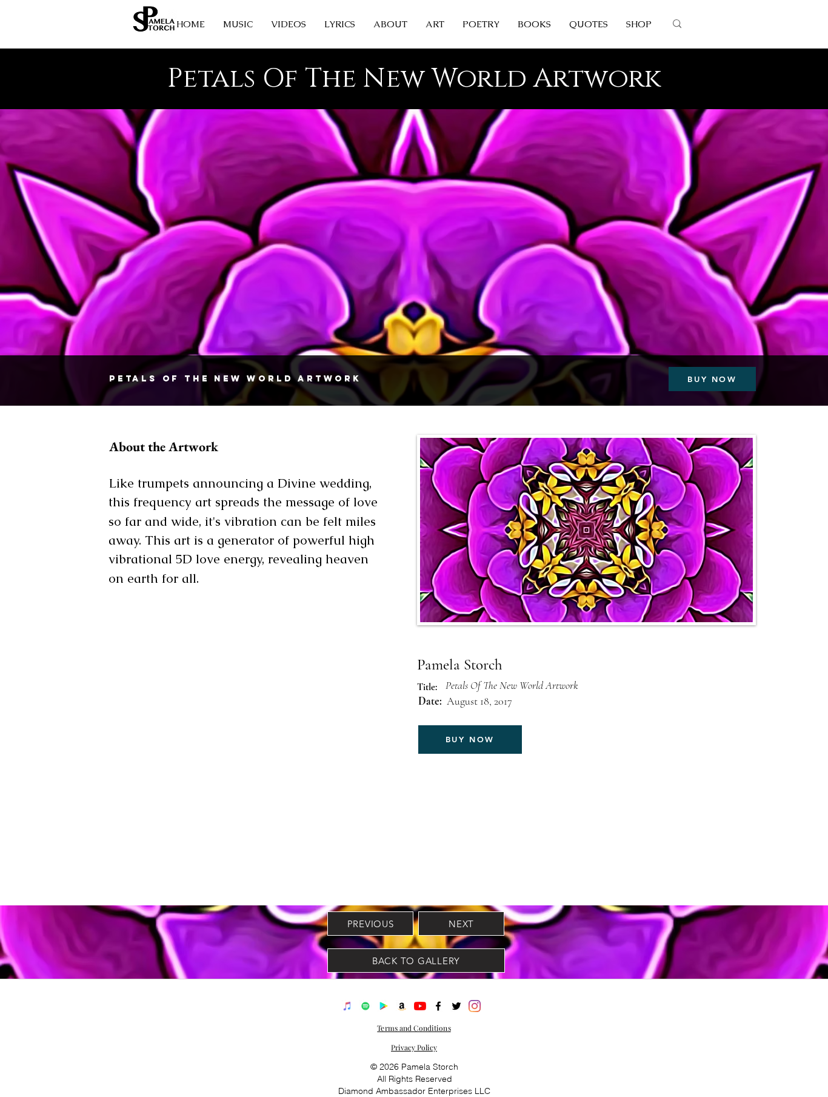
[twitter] (456, 1006)
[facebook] (438, 1006)
